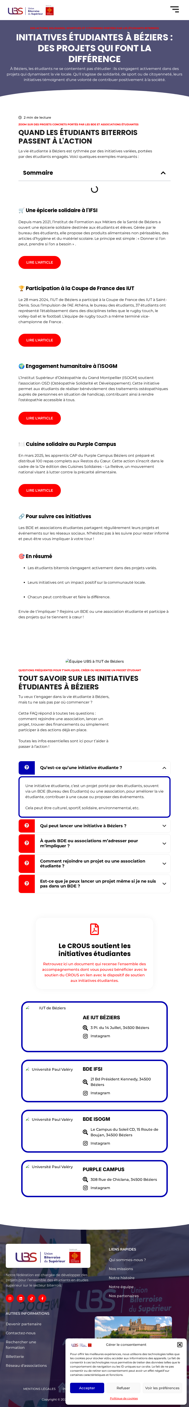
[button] (179, 1344)
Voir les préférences (162, 1388)
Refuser (123, 1388)
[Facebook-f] (42, 1298)
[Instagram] (10, 1298)
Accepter (87, 1388)
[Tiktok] (31, 1298)
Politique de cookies (124, 1398)
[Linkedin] (21, 1298)
